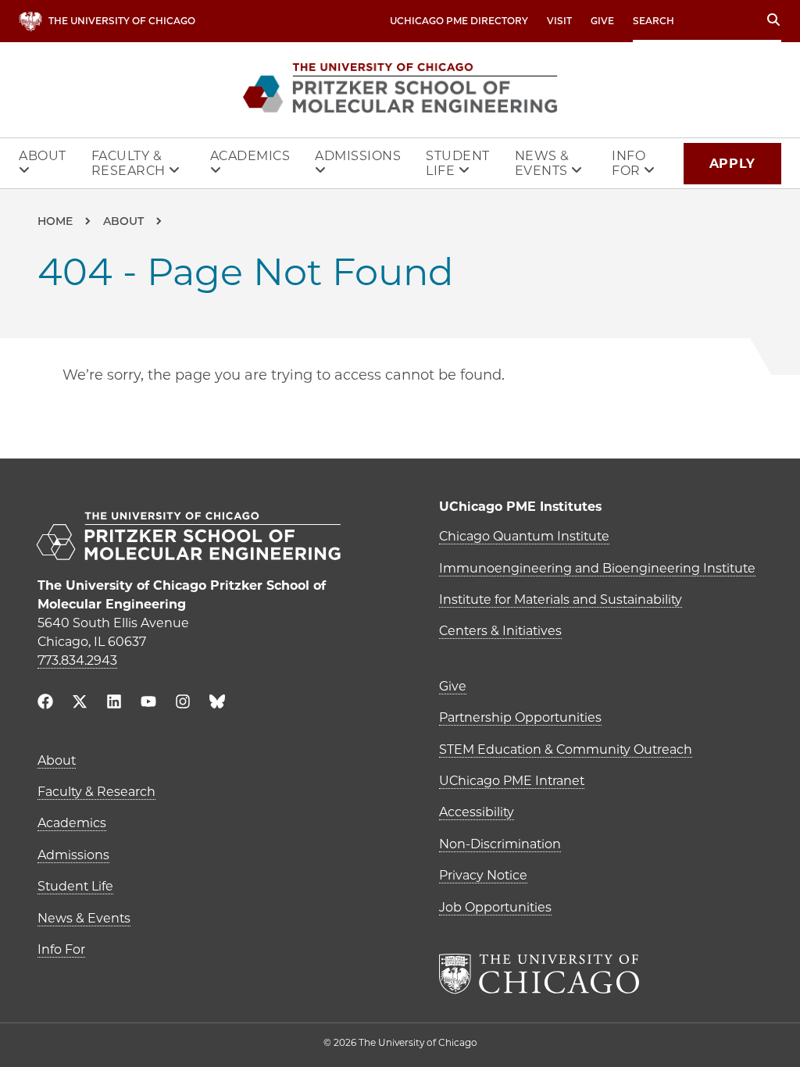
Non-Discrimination (500, 844)
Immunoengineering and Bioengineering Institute (597, 568)
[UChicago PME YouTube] (148, 703)
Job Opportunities (495, 907)
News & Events (543, 163)
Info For (628, 163)
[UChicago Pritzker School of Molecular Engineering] (199, 537)
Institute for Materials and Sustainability (560, 599)
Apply (732, 163)
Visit (559, 21)
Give (602, 21)
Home (55, 221)
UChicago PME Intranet (511, 780)
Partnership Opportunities (520, 717)
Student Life (458, 163)
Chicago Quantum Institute (524, 536)
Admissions (358, 155)
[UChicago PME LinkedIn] (114, 703)
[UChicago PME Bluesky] (217, 705)
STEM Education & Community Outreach (565, 749)
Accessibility (476, 812)
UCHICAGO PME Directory (459, 21)
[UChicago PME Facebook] (45, 703)
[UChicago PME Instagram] (183, 703)
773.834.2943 (77, 660)
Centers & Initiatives (500, 630)
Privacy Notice (483, 875)
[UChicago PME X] (80, 703)
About (42, 155)
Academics (250, 155)
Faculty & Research (130, 163)
